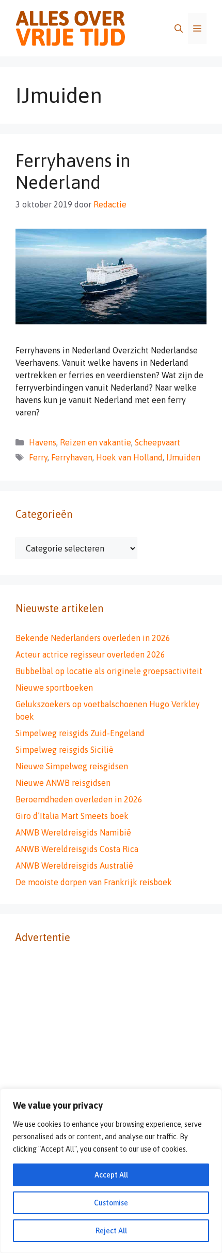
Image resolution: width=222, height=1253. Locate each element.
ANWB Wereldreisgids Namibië (73, 832)
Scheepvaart (157, 442)
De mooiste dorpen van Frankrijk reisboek (93, 882)
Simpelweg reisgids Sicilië (64, 749)
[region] (111, 1170)
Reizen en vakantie (95, 442)
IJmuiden (183, 457)
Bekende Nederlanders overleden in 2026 (92, 638)
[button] (178, 28)
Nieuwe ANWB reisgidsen (62, 782)
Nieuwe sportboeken (54, 687)
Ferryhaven (71, 457)
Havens (42, 442)
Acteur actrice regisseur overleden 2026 (90, 654)
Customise (111, 1203)
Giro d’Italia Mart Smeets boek (72, 816)
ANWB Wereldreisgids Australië (74, 865)
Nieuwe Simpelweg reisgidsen (71, 766)
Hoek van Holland (129, 457)
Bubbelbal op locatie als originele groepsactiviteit (108, 671)
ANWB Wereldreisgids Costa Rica (76, 849)
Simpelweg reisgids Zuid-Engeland (80, 733)
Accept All (111, 1175)
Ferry (38, 457)
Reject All (111, 1231)
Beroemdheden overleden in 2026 (78, 799)
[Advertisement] (111, 1072)
